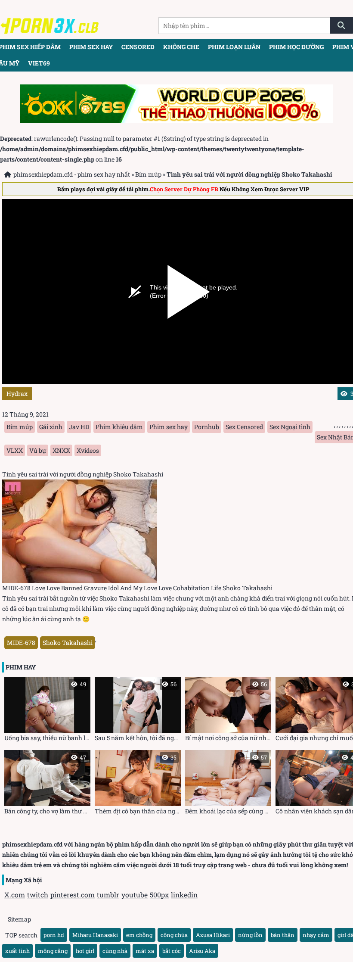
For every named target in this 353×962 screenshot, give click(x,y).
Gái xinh (50, 427)
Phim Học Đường (296, 47)
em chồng (139, 935)
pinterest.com (72, 894)
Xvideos (88, 450)
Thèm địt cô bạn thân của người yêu (138, 784)
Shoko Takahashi (68, 642)
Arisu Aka (202, 951)
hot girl (85, 951)
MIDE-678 (21, 642)
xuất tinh (17, 951)
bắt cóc (171, 951)
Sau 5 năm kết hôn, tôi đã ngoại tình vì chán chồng (138, 711)
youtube (134, 894)
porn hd (53, 935)
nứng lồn (250, 935)
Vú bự (37, 450)
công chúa (174, 935)
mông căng (53, 951)
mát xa (145, 951)
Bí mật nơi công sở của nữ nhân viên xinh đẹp (228, 711)
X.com (14, 894)
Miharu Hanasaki (95, 935)
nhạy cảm (316, 935)
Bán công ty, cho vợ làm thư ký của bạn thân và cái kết (47, 784)
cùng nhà (114, 951)
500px (159, 894)
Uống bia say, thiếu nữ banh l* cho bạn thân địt (47, 711)
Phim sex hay (91, 47)
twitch (37, 894)
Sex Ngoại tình (289, 427)
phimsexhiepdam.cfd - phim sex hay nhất (71, 174)
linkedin (184, 894)
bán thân (282, 935)
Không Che (181, 47)
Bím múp (148, 174)
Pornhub (206, 427)
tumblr (108, 894)
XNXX (61, 450)
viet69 (39, 63)
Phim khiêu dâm (119, 427)
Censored (138, 47)
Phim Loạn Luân (234, 47)
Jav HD (79, 427)
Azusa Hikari (213, 935)
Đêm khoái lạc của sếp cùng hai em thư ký (228, 784)
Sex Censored (244, 427)
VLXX (14, 450)
